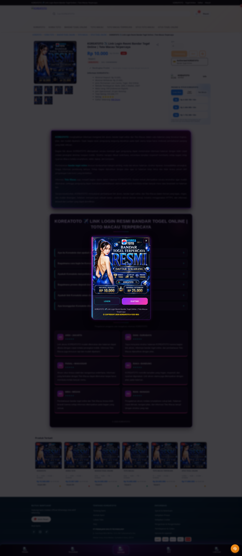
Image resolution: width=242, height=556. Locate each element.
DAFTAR (135, 301)
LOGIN (107, 301)
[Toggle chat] (235, 548)
